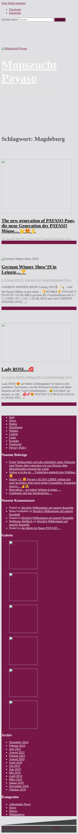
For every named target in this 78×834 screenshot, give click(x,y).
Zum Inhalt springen (14, 3)
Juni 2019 (15, 769)
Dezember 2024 (18, 742)
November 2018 (19, 786)
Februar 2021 (17, 755)
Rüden (13, 424)
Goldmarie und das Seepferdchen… (30, 493)
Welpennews (16, 814)
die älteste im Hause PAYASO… (41, 528)
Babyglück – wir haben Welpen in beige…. (35, 489)
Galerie (13, 434)
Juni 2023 (15, 749)
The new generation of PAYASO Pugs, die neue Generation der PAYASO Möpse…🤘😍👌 (38, 225)
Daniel (46, 238)
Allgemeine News (61, 238)
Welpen (13, 430)
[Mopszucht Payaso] (14, 48)
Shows (13, 811)
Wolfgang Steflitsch (21, 521)
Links (12, 437)
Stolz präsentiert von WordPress (21, 827)
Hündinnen (16, 427)
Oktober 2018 (17, 789)
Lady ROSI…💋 (18, 369)
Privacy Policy (18, 447)
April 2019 (15, 776)
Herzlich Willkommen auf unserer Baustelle (47, 507)
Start (12, 417)
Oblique (56, 827)
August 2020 (17, 759)
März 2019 (15, 779)
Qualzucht (15, 444)
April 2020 (15, 762)
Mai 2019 (15, 772)
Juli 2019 (14, 765)
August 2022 (17, 752)
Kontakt (14, 440)
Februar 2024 (17, 745)
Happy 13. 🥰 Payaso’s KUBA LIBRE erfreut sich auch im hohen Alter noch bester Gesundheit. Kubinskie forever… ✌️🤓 (42, 483)
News (12, 420)
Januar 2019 (16, 782)
